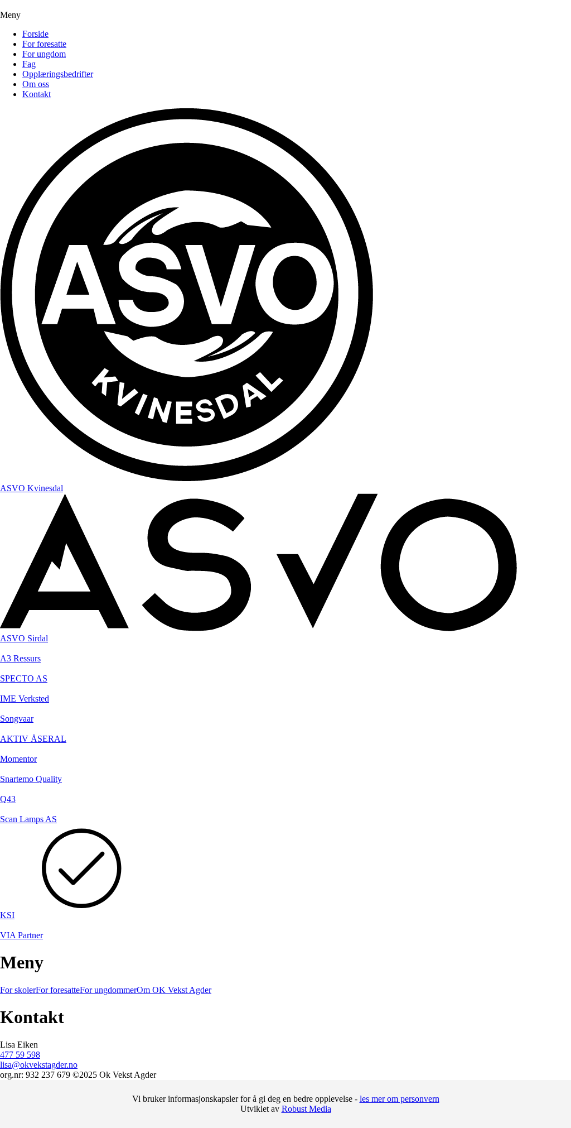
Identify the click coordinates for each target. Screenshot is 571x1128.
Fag (29, 64)
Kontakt (36, 94)
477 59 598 (20, 1054)
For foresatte (44, 44)
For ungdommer (108, 990)
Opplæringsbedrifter (57, 74)
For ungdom (44, 54)
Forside (35, 34)
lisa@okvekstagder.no (39, 1064)
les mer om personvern (399, 1098)
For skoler (18, 990)
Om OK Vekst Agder (174, 990)
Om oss (35, 84)
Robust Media (306, 1108)
